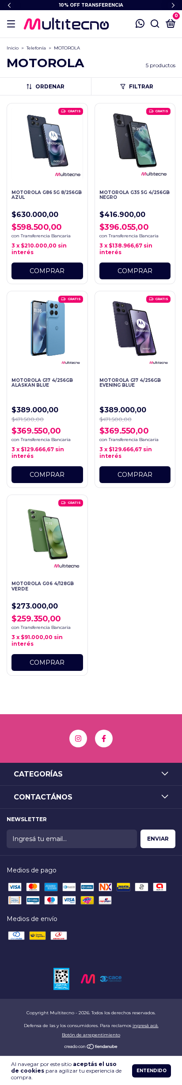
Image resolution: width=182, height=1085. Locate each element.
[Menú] (13, 24)
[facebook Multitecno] (104, 738)
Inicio (13, 48)
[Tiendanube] (91, 1047)
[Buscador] (155, 24)
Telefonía (36, 48)
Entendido (151, 1071)
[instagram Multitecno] (78, 738)
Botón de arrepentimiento (91, 1035)
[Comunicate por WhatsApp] (140, 24)
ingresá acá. (146, 1025)
